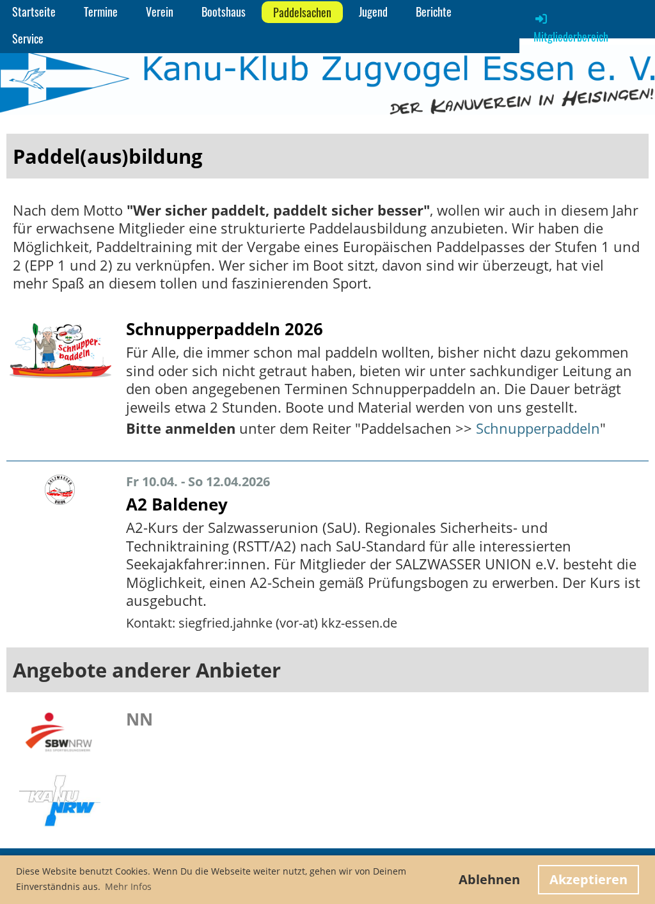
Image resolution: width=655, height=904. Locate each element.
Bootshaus (223, 11)
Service (27, 38)
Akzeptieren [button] (588, 879)
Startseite (34, 11)
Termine (101, 11)
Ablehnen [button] (489, 879)
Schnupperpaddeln (538, 428)
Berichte (434, 11)
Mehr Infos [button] (128, 886)
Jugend (373, 11)
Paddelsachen (302, 12)
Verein (159, 11)
